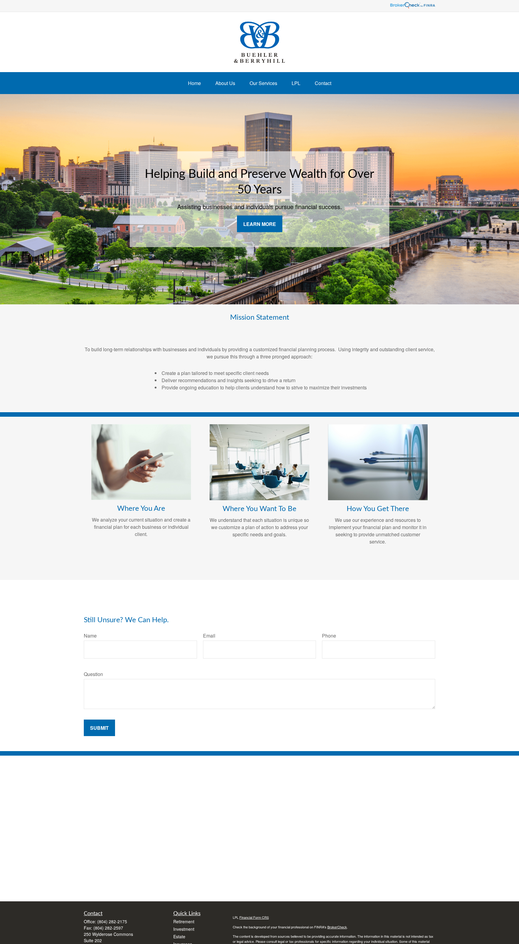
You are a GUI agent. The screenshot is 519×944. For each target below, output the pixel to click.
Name (90, 635)
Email (209, 635)
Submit (99, 727)
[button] (194, 83)
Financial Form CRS (254, 917)
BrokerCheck (337, 926)
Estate (179, 936)
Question (93, 674)
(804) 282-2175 (112, 921)
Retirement (183, 921)
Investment (183, 929)
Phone (329, 635)
